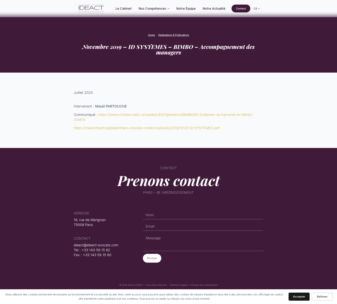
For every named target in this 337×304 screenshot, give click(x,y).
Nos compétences (152, 8)
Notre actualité (214, 8)
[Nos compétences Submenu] (169, 9)
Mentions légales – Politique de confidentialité (194, 285)
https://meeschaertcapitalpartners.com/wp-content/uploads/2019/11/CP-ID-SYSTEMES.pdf (147, 128)
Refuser (322, 296)
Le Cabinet (124, 8)
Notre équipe (186, 8)
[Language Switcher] (260, 8)
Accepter (299, 296)
